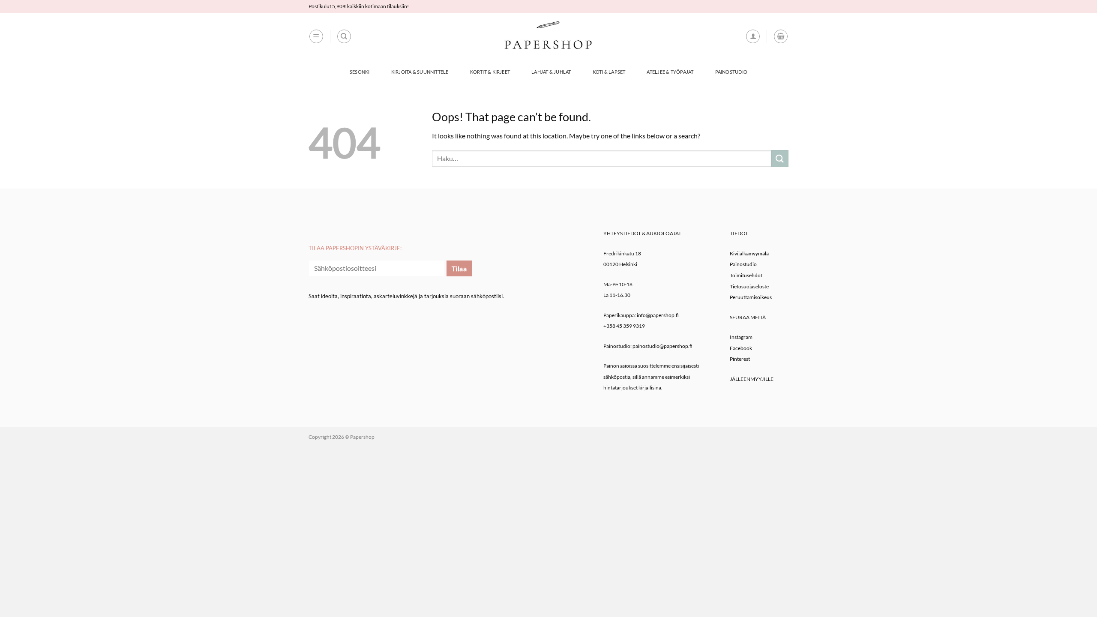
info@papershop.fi (658, 315)
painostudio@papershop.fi (662, 346)
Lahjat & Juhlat (551, 72)
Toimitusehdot (746, 275)
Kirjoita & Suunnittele (420, 72)
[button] (316, 36)
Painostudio (731, 72)
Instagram (741, 337)
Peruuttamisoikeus (751, 297)
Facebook (741, 348)
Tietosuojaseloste (749, 286)
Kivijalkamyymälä (749, 253)
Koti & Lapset (609, 72)
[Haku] (344, 36)
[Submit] (779, 158)
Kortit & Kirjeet (490, 72)
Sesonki (360, 72)
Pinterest (740, 359)
